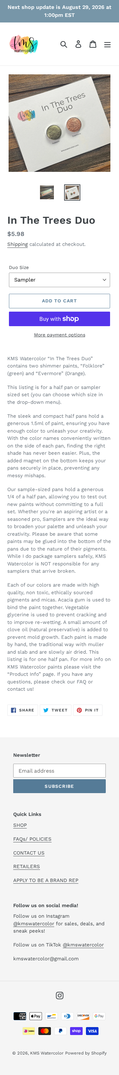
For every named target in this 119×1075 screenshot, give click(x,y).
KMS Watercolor (46, 1053)
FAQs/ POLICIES (32, 839)
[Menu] (107, 44)
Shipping (17, 244)
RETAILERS (26, 866)
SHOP (20, 825)
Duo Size (19, 267)
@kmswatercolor (33, 924)
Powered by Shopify (86, 1053)
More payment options (59, 334)
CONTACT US (29, 853)
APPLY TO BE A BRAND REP (45, 880)
